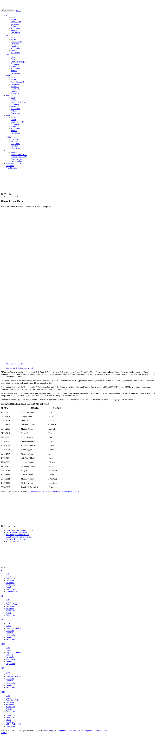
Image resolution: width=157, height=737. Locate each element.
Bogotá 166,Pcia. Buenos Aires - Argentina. (76, 730)
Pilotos (13, 19)
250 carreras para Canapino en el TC (20, 530)
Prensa (8, 150)
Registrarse (15, 146)
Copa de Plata (16, 42)
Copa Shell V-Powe (18, 102)
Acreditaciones (11, 168)
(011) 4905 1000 (101, 730)
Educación (10, 166)
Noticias (14, 30)
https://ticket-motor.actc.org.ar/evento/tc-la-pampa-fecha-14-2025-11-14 (55, 491)
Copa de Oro (16, 22)
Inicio (13, 17)
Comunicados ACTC (19, 155)
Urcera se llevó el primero (16, 539)
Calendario (15, 24)
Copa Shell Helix (17, 122)
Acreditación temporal (19, 161)
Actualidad (10, 717)
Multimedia (15, 28)
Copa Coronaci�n (18, 62)
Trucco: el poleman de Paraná (17, 535)
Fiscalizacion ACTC (19, 157)
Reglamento (15, 33)
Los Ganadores (12, 591)
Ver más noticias (12, 541)
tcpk (7, 95)
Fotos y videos (16, 159)
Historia (14, 141)
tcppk (8, 115)
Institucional (10, 137)
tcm (7, 55)
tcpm (8, 75)
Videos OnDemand (13, 724)
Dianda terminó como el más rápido (19, 537)
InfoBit (48, 730)
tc (6, 15)
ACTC (18, 11)
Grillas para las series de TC (17, 532)
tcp (7, 35)
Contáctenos (15, 148)
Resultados (15, 26)
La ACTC (15, 139)
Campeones (15, 144)
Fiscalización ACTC (14, 163)
